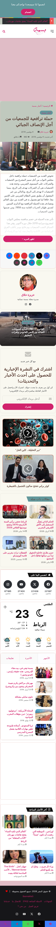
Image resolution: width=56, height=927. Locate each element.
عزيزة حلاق (44, 132)
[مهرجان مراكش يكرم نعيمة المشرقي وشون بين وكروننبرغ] (43, 687)
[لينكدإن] (32, 256)
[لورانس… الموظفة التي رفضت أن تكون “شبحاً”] (41, 821)
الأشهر (46, 658)
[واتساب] (39, 262)
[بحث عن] (3, 32)
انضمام (28, 12)
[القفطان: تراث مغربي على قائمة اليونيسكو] (14, 543)
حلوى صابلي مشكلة (24, 696)
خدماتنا (7, 901)
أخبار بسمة (36, 106)
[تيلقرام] (32, 262)
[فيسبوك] (47, 256)
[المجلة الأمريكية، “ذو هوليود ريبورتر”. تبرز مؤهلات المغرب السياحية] (43, 715)
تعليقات (10, 658)
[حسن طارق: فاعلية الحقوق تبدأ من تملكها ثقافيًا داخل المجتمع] (41, 543)
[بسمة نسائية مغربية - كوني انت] (40, 31)
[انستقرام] (26, 304)
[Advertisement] (28, 69)
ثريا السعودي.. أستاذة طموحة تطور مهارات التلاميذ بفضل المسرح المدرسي (20, 728)
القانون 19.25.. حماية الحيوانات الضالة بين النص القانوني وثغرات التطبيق (28, 331)
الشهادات (48, 901)
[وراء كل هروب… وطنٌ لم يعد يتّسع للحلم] (41, 856)
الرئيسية (47, 106)
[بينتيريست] (24, 256)
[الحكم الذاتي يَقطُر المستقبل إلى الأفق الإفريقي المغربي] (41, 512)
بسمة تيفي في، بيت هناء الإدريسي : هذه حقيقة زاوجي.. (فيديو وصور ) (19, 671)
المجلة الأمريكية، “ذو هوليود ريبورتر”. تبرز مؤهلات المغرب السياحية (20, 713)
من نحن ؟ (22, 906)
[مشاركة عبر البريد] (24, 262)
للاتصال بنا (16, 901)
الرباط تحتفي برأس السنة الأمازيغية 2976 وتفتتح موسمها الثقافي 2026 (15, 524)
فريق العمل (33, 906)
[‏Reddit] (17, 256)
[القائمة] (52, 32)
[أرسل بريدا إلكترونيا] (39, 132)
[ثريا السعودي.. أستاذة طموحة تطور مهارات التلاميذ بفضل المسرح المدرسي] (43, 730)
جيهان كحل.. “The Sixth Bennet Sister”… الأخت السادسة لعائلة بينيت (15, 869)
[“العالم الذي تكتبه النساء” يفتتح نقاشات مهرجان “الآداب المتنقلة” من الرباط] (14, 821)
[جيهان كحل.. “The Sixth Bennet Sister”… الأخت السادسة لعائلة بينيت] (14, 856)
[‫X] (39, 256)
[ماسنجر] (9, 256)
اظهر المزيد (28, 239)
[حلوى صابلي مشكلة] (43, 701)
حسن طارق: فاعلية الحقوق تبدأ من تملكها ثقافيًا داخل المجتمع (41, 555)
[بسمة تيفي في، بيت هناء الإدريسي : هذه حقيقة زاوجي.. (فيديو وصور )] (43, 672)
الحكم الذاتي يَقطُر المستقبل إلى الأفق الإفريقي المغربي (45, 524)
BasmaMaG (28, 896)
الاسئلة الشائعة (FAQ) (32, 901)
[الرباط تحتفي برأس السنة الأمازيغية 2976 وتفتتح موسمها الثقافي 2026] (14, 512)
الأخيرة (28, 658)
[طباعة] (17, 262)
